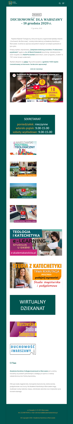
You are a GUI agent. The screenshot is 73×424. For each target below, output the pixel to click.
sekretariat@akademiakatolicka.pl (46, 413)
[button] (63, 3)
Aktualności (37, 14)
